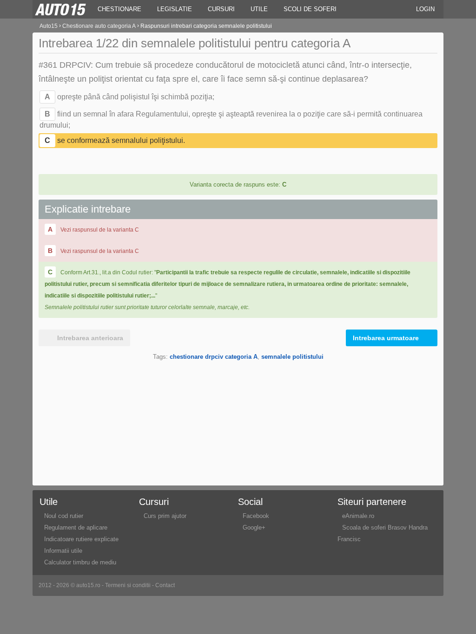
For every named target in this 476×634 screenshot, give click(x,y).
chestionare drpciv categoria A (214, 356)
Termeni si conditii (128, 585)
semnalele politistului (292, 356)
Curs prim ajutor (165, 515)
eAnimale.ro (358, 515)
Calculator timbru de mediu (80, 562)
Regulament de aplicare (75, 527)
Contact (165, 585)
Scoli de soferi (310, 9)
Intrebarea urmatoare (386, 338)
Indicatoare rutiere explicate (81, 539)
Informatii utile (63, 550)
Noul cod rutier (63, 515)
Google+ (254, 527)
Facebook (256, 515)
